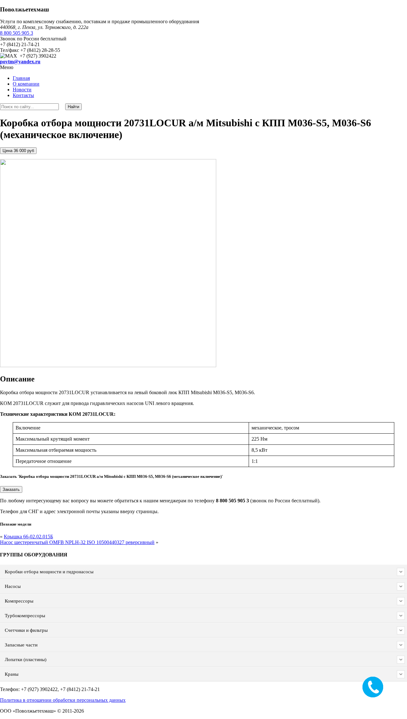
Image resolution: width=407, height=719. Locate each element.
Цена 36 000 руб (18, 150)
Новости (22, 89)
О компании (26, 84)
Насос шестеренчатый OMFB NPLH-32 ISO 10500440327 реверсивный (77, 542)
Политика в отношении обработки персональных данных (63, 700)
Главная (21, 78)
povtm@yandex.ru (20, 61)
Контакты (23, 95)
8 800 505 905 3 (16, 33)
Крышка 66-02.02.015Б (28, 536)
